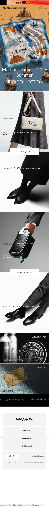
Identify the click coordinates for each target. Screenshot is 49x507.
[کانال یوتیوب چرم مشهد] (25, 482)
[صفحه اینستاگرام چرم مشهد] (17, 482)
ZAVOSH (46, 491)
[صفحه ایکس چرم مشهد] (33, 482)
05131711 (12, 456)
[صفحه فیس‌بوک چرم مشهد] (9, 482)
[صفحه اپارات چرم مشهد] (41, 482)
